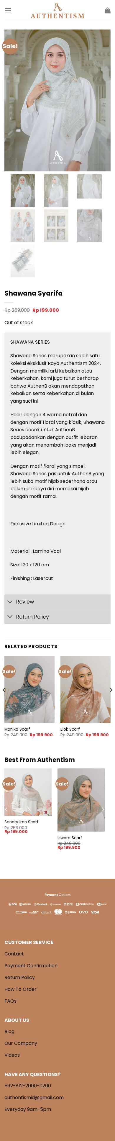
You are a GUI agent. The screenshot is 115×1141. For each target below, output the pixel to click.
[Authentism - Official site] (57, 10)
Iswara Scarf (70, 838)
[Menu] (8, 10)
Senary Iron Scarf (21, 822)
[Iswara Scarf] (81, 800)
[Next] (111, 701)
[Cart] (108, 10)
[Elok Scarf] (85, 689)
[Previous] (4, 701)
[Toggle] (10, 602)
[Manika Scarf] (29, 689)
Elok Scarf (70, 729)
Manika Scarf (17, 729)
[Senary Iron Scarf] (28, 792)
